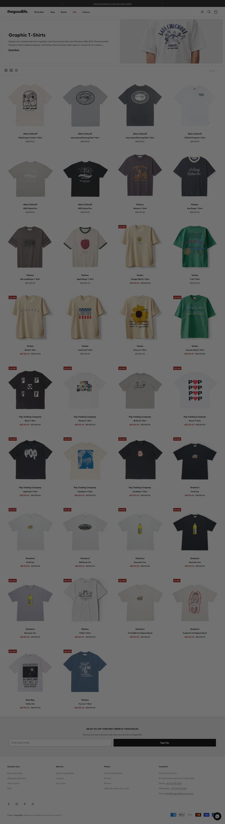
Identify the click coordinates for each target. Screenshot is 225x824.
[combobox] (61, 417)
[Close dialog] (169, 373)
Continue (82, 428)
